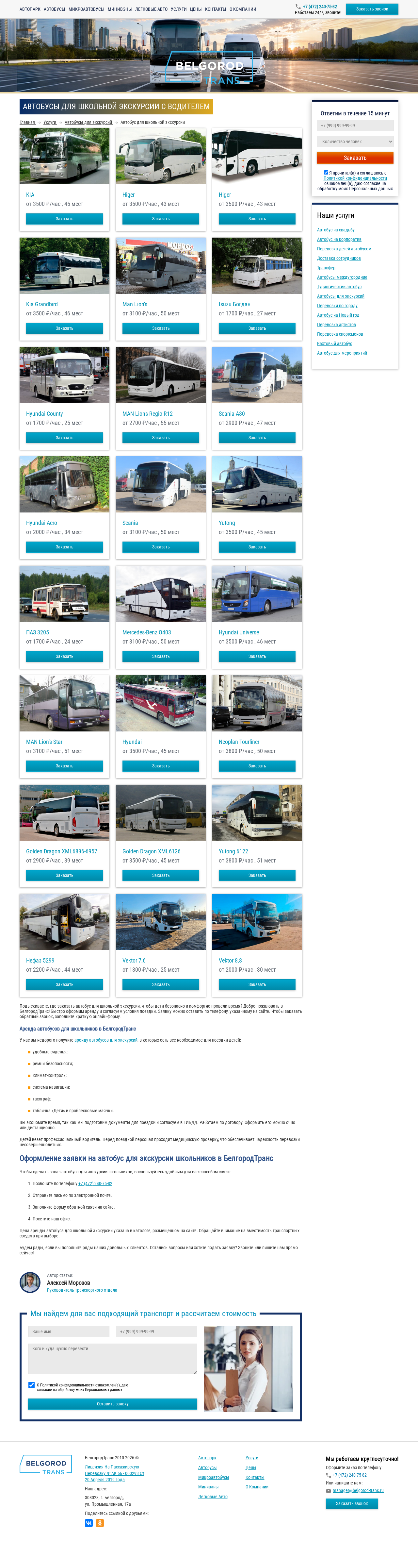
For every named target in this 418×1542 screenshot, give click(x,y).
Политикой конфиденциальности (355, 178)
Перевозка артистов (336, 324)
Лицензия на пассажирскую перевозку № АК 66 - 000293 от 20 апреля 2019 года (114, 1473)
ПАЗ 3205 (37, 632)
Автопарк (30, 9)
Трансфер (326, 267)
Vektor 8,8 (230, 961)
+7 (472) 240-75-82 (320, 6)
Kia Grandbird (42, 304)
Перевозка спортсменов (340, 334)
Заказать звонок (372, 8)
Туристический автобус (339, 286)
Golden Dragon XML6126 (151, 851)
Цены (196, 9)
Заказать (64, 218)
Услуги (179, 9)
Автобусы (54, 9)
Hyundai (132, 742)
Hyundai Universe (239, 632)
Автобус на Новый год (338, 315)
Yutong (227, 523)
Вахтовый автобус (334, 343)
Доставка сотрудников (339, 258)
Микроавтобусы (86, 9)
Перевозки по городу (337, 305)
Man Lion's (134, 304)
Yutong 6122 (233, 851)
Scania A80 (232, 414)
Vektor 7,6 (134, 961)
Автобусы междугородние (342, 277)
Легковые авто (151, 9)
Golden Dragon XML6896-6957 (61, 851)
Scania (130, 523)
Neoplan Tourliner (239, 742)
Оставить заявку (113, 1403)
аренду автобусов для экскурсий (105, 1040)
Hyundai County (44, 414)
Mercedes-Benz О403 (146, 632)
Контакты (215, 9)
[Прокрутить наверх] (21, 1526)
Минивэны (120, 9)
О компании (243, 9)
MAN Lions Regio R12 (147, 414)
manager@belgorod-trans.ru (358, 1490)
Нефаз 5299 (40, 961)
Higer (128, 195)
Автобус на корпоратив (339, 239)
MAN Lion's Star (44, 742)
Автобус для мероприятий (342, 353)
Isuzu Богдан (234, 304)
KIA (30, 195)
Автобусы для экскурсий (340, 296)
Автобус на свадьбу (336, 229)
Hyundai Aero (41, 523)
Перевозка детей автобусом (344, 248)
